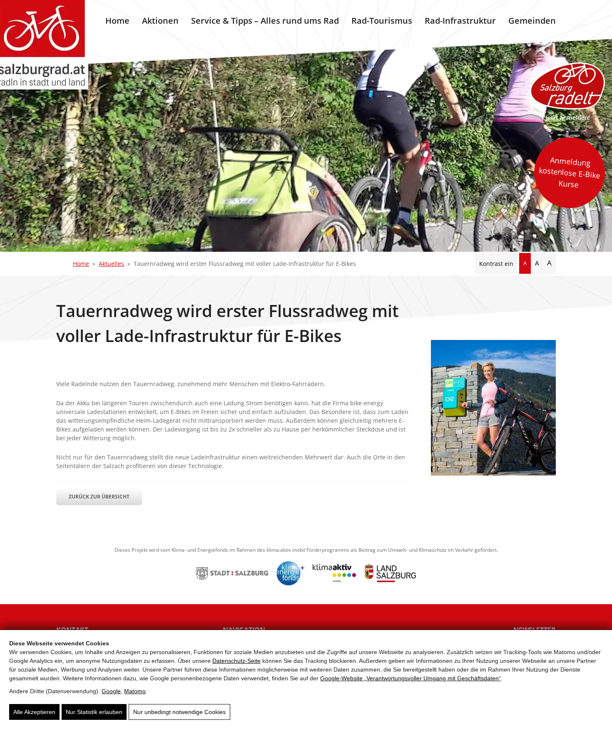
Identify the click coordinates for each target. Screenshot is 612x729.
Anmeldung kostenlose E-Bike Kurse (569, 172)
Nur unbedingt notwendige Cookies (179, 712)
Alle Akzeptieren (34, 712)
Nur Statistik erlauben (94, 712)
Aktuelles (111, 264)
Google (111, 691)
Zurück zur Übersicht (99, 496)
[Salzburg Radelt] (567, 91)
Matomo (135, 691)
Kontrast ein (496, 264)
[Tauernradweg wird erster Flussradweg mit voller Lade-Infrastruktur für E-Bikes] (493, 473)
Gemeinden (532, 20)
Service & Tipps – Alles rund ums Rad (265, 20)
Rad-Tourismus (381, 20)
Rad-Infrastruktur (460, 20)
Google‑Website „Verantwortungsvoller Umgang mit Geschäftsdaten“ (410, 678)
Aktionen (160, 20)
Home (117, 20)
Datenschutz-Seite (236, 660)
